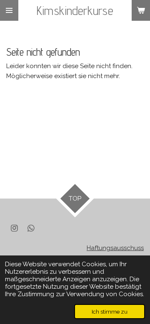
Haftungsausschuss (115, 248)
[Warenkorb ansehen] (141, 10)
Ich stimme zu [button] (110, 311)
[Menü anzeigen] (9, 10)
